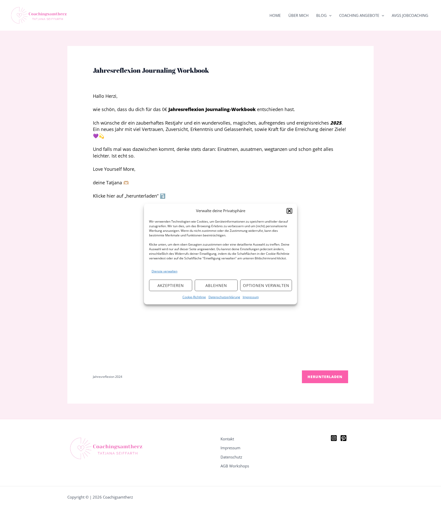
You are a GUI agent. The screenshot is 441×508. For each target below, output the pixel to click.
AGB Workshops (234, 465)
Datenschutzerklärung (224, 297)
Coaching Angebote (359, 15)
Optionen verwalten (266, 285)
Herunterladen (325, 376)
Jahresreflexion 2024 (107, 376)
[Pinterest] (343, 438)
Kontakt (227, 438)
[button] (289, 210)
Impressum (251, 297)
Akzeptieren (170, 285)
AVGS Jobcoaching (410, 15)
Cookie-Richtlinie (194, 297)
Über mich (298, 15)
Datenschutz (231, 456)
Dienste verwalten (164, 271)
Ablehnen (216, 285)
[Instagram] (333, 438)
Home (275, 15)
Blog (321, 15)
